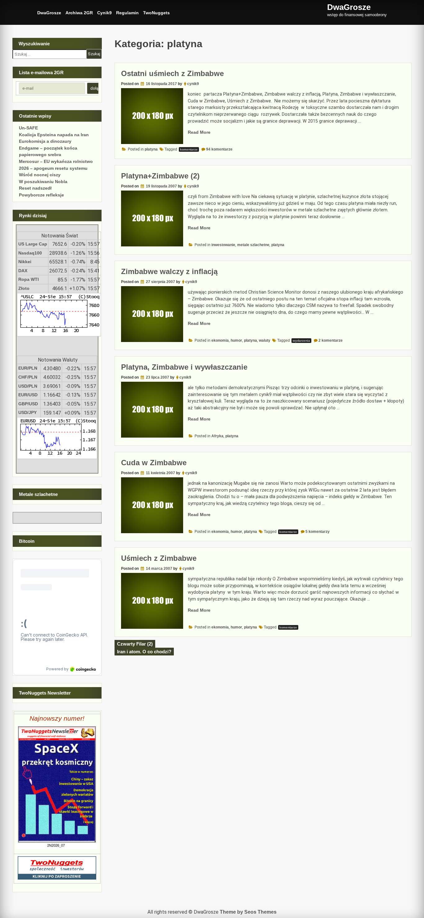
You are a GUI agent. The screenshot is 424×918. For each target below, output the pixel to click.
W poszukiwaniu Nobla (43, 181)
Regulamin (127, 12)
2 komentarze (330, 340)
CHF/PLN (27, 377)
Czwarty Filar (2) (135, 643)
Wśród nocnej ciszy (40, 174)
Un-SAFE (28, 127)
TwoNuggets (156, 12)
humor (236, 340)
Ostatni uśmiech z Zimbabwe (172, 73)
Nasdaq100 (30, 252)
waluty (264, 340)
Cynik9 (104, 12)
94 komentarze (219, 149)
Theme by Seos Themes (248, 912)
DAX (22, 270)
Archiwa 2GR (79, 12)
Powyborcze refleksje (41, 194)
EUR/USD (28, 394)
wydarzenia (301, 340)
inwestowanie (223, 245)
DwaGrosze (49, 12)
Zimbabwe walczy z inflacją (169, 271)
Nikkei (24, 261)
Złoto (23, 288)
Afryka (217, 436)
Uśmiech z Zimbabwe (158, 558)
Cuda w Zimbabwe (154, 462)
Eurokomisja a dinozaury (45, 141)
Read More (199, 132)
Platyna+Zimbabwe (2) (160, 176)
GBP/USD (28, 403)
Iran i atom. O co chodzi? (144, 651)
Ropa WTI (28, 279)
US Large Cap (32, 243)
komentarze (189, 149)
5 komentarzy (317, 531)
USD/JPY (27, 412)
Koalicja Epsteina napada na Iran (54, 134)
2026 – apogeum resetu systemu (53, 168)
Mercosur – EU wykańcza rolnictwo (56, 161)
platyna (151, 149)
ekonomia (220, 340)
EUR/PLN (27, 368)
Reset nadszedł (35, 188)
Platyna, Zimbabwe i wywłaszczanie (184, 367)
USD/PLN (27, 386)
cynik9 (193, 84)
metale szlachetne (253, 245)
